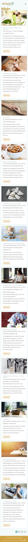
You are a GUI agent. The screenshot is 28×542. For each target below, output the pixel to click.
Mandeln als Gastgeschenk (10, 162)
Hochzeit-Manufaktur (11, 75)
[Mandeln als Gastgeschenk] (14, 152)
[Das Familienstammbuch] (14, 449)
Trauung (10, 423)
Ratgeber (20, 31)
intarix (7, 31)
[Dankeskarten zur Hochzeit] (14, 63)
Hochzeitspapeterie (8, 77)
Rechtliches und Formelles (15, 465)
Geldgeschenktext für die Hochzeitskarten (14, 243)
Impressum (5, 540)
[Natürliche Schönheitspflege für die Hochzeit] (14, 18)
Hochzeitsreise (18, 247)
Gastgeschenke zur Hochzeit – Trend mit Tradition (13, 376)
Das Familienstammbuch (9, 459)
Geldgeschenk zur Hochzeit (10, 329)
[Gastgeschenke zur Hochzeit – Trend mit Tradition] (14, 366)
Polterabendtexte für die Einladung (12, 204)
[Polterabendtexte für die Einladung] (14, 194)
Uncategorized (7, 33)
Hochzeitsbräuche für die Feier (11, 384)
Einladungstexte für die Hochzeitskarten (13, 285)
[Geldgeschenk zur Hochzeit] (14, 319)
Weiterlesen (6, 51)
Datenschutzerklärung (13, 540)
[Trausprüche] (14, 409)
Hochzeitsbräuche (14, 381)
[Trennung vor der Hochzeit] (14, 491)
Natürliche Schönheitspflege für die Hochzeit (12, 28)
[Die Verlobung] (14, 107)
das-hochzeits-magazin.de (16, 538)
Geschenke (6, 166)
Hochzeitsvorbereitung (9, 505)
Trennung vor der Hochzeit (10, 501)
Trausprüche (6, 419)
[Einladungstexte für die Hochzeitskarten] (14, 275)
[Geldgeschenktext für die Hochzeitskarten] (14, 233)
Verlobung (9, 122)
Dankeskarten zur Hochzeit (10, 73)
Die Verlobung (6, 118)
